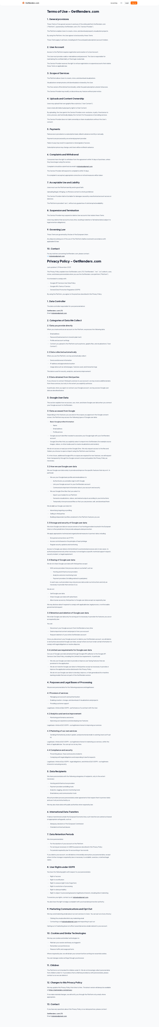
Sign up (134, 3)
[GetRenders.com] (23, 3)
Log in (127, 3)
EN (121, 3)
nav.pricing (114, 3)
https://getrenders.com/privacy (60, 990)
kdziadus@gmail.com (84, 166)
